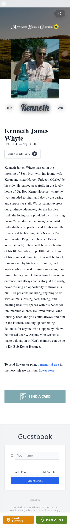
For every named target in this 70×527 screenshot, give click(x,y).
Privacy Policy (25, 510)
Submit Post (35, 480)
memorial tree (49, 364)
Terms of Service (45, 510)
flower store (47, 370)
